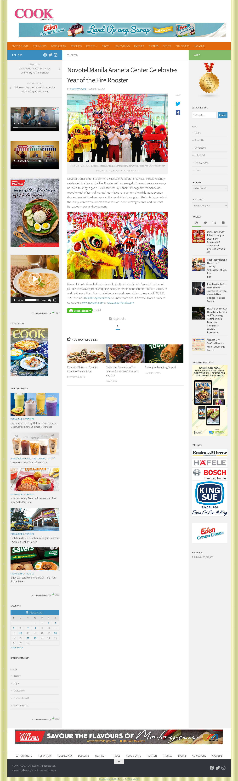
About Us (199, 140)
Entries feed (19, 690)
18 (55, 633)
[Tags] (223, 223)
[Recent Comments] (214, 223)
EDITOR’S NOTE (20, 46)
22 (35, 638)
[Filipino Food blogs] (209, 97)
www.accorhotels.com (120, 302)
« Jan (13, 647)
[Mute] (49, 300)
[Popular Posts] (205, 223)
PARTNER (139, 46)
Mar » (20, 647)
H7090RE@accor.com (97, 298)
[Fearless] (35, 246)
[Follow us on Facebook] (45, 55)
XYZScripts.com (133, 779)
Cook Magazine (78, 88)
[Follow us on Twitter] (50, 55)
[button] (34, 279)
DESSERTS (76, 46)
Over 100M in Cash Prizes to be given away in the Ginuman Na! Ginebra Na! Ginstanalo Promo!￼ (216, 242)
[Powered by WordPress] (24, 770)
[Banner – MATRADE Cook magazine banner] (119, 743)
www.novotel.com (92, 302)
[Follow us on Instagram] (55, 55)
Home (198, 132)
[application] (35, 279)
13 (20, 633)
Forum (198, 170)
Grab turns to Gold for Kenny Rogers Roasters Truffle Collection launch (35, 540)
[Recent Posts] (196, 223)
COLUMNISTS (40, 46)
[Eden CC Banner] (122, 30)
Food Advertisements (40, 313)
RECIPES (90, 46)
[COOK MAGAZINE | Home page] (34, 13)
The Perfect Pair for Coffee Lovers (29, 462)
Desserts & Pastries (20, 458)
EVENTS (167, 46)
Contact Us (200, 147)
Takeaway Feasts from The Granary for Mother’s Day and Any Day (122, 371)
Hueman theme (49, 770)
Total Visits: (197, 557)
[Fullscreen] (55, 300)
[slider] (32, 300)
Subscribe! (200, 155)
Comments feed (21, 698)
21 (28, 638)
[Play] (14, 300)
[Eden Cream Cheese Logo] (209, 542)
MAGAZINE (199, 46)
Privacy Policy (202, 162)
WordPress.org (20, 705)
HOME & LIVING (122, 46)
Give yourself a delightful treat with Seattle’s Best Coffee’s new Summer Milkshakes (34, 425)
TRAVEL (106, 46)
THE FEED (153, 46)
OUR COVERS (182, 46)
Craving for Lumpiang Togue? (160, 367)
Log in (16, 683)
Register (17, 675)
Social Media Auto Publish (108, 779)
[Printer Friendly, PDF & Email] (79, 310)
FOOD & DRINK (58, 46)
